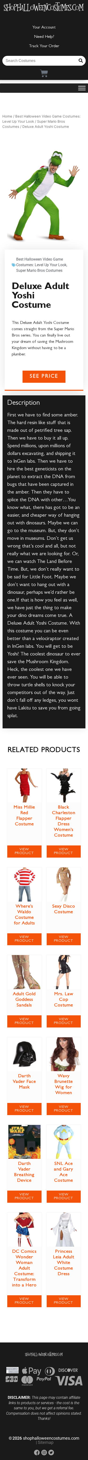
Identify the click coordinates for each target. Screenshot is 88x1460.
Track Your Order (44, 46)
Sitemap (46, 1442)
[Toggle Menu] (82, 88)
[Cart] (44, 73)
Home (7, 116)
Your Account (44, 28)
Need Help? (44, 37)
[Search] (81, 61)
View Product (24, 851)
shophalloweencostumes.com (51, 1438)
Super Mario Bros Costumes (39, 270)
